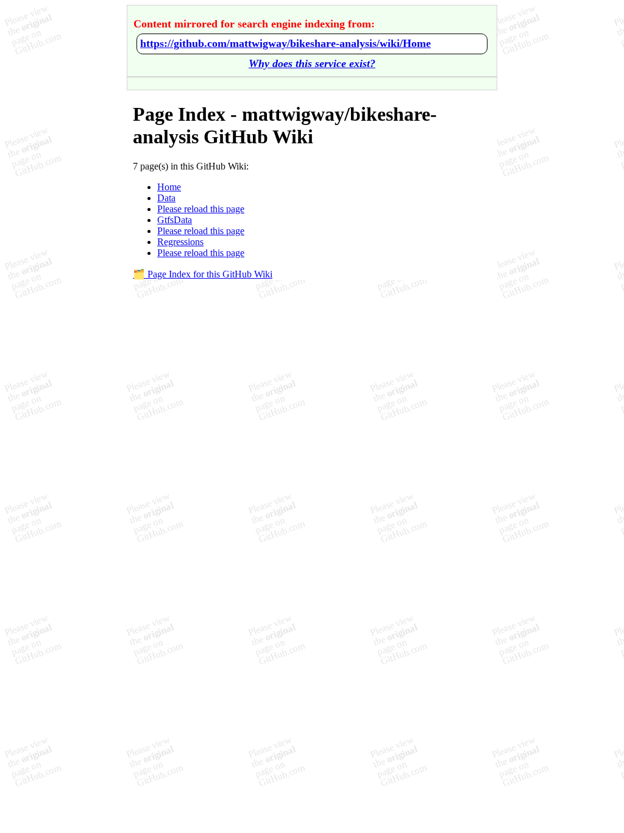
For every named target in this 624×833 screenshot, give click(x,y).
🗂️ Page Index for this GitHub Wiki (202, 274)
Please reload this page (200, 209)
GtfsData (174, 220)
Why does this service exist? (312, 63)
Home (169, 187)
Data (166, 198)
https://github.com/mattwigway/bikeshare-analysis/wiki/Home (285, 43)
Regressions (180, 242)
